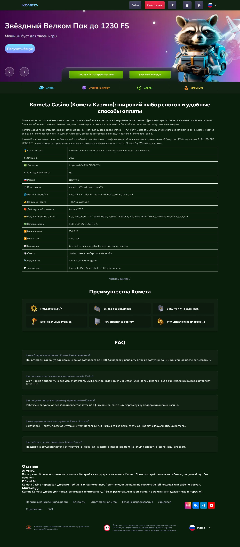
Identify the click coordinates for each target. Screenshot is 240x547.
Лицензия (164, 501)
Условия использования (137, 501)
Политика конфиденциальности (47, 501)
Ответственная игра (104, 501)
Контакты (79, 501)
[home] (30, 5)
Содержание (34, 509)
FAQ (50, 509)
